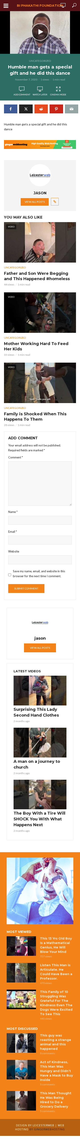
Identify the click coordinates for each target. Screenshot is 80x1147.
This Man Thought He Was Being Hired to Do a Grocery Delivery (55, 1100)
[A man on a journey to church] (40, 742)
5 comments (47, 1084)
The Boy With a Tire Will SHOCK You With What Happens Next (39, 819)
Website (13, 551)
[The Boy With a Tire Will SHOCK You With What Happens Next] (40, 795)
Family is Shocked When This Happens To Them (35, 417)
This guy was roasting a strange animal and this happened (55, 1042)
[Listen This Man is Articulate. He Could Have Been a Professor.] (21, 972)
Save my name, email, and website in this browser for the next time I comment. (39, 573)
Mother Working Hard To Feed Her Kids (36, 346)
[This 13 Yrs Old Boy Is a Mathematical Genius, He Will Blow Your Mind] (21, 946)
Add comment (22, 94)
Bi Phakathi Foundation (40, 6)
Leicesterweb (43, 1125)
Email (12, 531)
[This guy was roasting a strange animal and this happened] (21, 1043)
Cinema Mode (58, 94)
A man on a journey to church (37, 764)
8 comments (47, 1053)
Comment (15, 457)
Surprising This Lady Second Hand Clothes (36, 712)
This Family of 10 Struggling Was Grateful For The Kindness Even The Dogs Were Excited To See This (56, 1003)
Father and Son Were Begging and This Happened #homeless (37, 276)
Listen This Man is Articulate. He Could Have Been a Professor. (56, 971)
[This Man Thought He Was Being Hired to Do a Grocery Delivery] (21, 1101)
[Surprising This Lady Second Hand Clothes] (40, 690)
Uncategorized (40, 60)
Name (13, 512)
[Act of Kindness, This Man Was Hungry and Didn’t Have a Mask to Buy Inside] (21, 1069)
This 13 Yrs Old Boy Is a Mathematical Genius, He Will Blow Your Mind (56, 945)
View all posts (35, 201)
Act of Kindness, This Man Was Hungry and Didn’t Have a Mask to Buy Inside (56, 1071)
